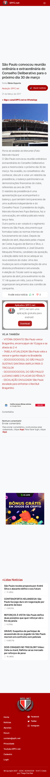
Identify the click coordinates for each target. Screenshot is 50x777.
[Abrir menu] (44, 3)
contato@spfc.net (12, 738)
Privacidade (9, 743)
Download (25, 323)
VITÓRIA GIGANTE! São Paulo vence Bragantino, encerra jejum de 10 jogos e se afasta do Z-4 (24, 343)
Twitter (34, 721)
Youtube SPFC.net (12, 749)
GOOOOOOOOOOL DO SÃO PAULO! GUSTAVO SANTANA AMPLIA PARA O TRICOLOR (23, 363)
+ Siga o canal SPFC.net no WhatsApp (19, 100)
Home (6, 717)
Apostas (7, 727)
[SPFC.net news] (25, 405)
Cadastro (8, 754)
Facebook (35, 717)
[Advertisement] (25, 32)
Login (6, 759)
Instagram (35, 726)
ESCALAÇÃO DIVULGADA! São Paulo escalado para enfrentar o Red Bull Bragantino (22, 383)
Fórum (6, 733)
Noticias (7, 722)
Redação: (10, 88)
